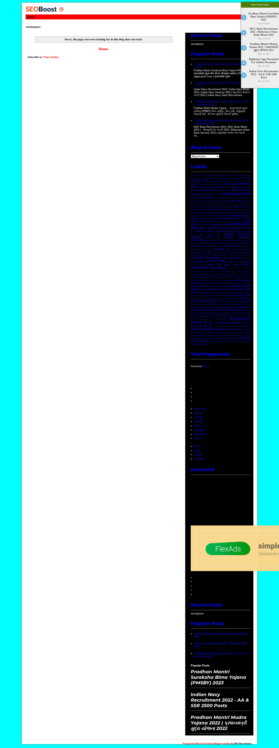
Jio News (200, 261)
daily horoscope (225, 207)
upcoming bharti (220, 326)
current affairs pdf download (204, 207)
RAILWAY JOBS (242, 295)
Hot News (218, 249)
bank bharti (245, 187)
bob (220, 194)
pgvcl (248, 283)
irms (192, 261)
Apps (236, 187)
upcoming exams (236, 326)
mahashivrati (232, 261)
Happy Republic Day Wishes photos (208, 246)
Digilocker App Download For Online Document (264, 61)
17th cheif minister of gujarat (210, 178)
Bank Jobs (196, 190)
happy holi (220, 243)
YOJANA (203, 341)
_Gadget (198, 417)
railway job (227, 295)
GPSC (217, 228)
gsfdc (193, 232)
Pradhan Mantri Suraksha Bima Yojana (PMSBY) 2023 (263, 16)
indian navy (245, 258)
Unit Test (207, 326)
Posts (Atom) (50, 57)
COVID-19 (195, 204)
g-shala (219, 221)
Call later (206, 197)
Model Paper (231, 265)
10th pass (223, 175)
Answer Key (205, 187)
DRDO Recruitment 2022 (219, 216)
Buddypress (200, 434)
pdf (226, 283)
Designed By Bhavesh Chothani (198, 743)
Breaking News (237, 193)
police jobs (226, 289)
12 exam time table (237, 175)
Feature (198, 413)
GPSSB (226, 228)
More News (261, 87)
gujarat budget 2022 (210, 234)
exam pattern (222, 218)
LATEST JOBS (216, 261)
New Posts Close (260, 4)
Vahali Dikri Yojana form (239, 335)
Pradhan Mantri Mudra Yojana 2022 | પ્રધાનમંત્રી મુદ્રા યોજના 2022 (263, 47)
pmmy (221, 286)
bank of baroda (224, 190)
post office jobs (207, 292)
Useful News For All (224, 329)
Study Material (223, 307)
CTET (234, 204)
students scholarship (207, 307)
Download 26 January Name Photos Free (223, 213)
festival (233, 218)
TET (205, 323)
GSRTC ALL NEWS (215, 231)
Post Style (199, 408)
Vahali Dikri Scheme (204, 332)
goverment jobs (219, 224)
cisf (245, 198)
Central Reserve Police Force (225, 198)
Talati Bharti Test (210, 310)
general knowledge (232, 221)
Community (235, 200)
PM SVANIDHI (211, 286)
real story (208, 298)
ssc (200, 304)
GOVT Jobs (206, 228)
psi (219, 295)
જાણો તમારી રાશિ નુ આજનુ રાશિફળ (236, 341)
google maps (204, 225)
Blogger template (222, 743)
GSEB (247, 228)
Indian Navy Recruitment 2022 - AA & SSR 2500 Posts (263, 74)
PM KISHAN (197, 286)
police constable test (209, 289)
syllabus (234, 307)
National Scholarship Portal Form (226, 272)
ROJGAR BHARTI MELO (204, 301)
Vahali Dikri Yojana (223, 332)
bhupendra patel (209, 194)
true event (196, 326)
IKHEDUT (225, 258)
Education (235, 215)
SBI (249, 301)
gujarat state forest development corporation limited (228, 240)
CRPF (203, 204)
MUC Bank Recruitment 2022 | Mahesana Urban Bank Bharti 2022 (264, 31)
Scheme (194, 304)
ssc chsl (207, 304)
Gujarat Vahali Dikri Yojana (202, 243)
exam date (210, 218)
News (203, 277)
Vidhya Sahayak (198, 338)
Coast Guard (203, 201)
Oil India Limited (240, 278)
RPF (219, 301)
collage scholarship (219, 201)
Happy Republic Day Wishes (238, 243)
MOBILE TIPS (213, 265)
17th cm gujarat (232, 178)
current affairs (244, 204)
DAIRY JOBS (204, 210)
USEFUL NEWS (202, 329)
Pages (197, 425)
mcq (201, 265)
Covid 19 (246, 201)
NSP (209, 278)
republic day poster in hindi (225, 298)
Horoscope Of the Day (201, 249)
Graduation (237, 228)
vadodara (240, 329)
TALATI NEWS (228, 309)
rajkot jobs (195, 298)
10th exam (213, 175)
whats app (234, 338)
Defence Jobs (217, 209)
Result (242, 298)
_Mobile (198, 421)
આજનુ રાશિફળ (215, 341)
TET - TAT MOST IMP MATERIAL (225, 323)
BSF (193, 198)
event (202, 218)
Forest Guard (206, 221)
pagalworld (204, 283)
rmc (249, 298)
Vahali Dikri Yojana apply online (212, 335)
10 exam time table (199, 175)
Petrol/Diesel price (237, 283)
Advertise (199, 458)
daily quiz (239, 206)
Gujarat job (213, 237)
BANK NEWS (209, 190)
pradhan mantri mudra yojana (228, 292)
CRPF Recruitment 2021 (218, 204)
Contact (198, 454)
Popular (195, 292)
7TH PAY (246, 178)
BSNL (197, 198)
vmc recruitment (213, 338)
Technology (221, 319)
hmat (244, 246)
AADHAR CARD (200, 181)
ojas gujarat (229, 281)
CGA (241, 198)
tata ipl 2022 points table (214, 313)
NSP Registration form (222, 278)
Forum (197, 438)
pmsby (227, 286)
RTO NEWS (241, 301)
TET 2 (247, 323)
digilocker (200, 213)
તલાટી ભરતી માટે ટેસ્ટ (201, 344)
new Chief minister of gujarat (230, 275)
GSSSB (229, 231)
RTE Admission (228, 301)
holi (249, 246)
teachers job (205, 319)
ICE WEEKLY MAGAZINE (205, 257)
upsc (248, 326)
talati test (241, 310)
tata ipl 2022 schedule (236, 313)
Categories (200, 430)
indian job (235, 258)
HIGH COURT (233, 246)
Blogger (205, 366)
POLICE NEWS (242, 289)
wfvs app (225, 338)
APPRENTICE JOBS (222, 187)
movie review (235, 268)
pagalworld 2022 (217, 283)
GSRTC (200, 231)
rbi (202, 298)
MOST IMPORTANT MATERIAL (221, 266)
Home (31, 17)
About (197, 450)
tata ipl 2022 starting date (222, 316)
